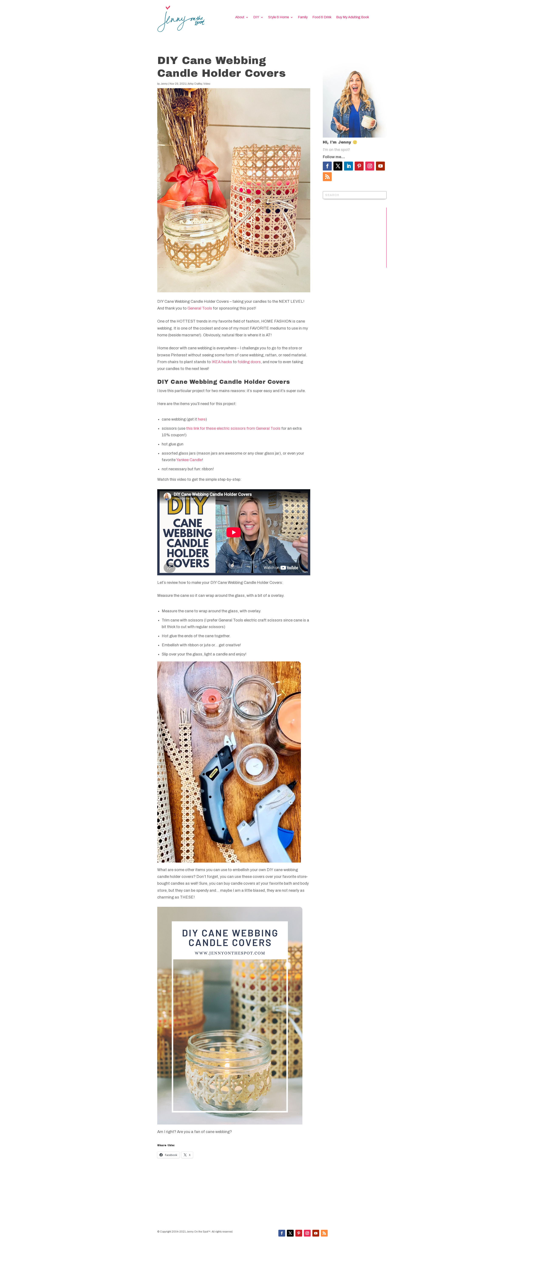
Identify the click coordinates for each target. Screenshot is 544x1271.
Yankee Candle (189, 460)
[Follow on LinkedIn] (348, 166)
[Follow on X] (337, 166)
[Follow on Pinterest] (359, 166)
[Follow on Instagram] (369, 166)
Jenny (164, 83)
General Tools (199, 308)
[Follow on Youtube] (380, 166)
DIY (256, 17)
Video (206, 83)
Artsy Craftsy (195, 83)
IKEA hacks (222, 362)
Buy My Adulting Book (352, 17)
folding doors (249, 362)
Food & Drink (322, 17)
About (239, 17)
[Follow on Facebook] (327, 166)
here (201, 419)
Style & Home (278, 17)
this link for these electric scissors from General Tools (233, 428)
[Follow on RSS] (327, 176)
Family (303, 17)
